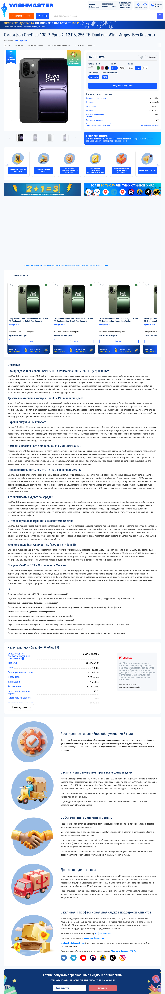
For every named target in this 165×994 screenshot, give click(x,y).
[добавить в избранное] (11, 286)
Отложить (152, 57)
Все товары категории (127, 687)
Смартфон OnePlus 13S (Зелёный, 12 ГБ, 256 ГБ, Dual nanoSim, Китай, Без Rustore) (73, 320)
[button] (155, 319)
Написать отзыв (142, 728)
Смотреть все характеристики (98, 126)
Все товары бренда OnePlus (129, 690)
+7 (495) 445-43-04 (109, 7)
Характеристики (21, 40)
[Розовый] (102, 68)
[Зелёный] (98, 68)
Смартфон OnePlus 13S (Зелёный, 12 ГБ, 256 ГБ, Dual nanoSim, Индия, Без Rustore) (118, 320)
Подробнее (56, 987)
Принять (107, 979)
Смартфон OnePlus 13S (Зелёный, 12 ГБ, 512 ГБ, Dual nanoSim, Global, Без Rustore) (28, 320)
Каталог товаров (22, 16)
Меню (44, 16)
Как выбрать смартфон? (150, 126)
